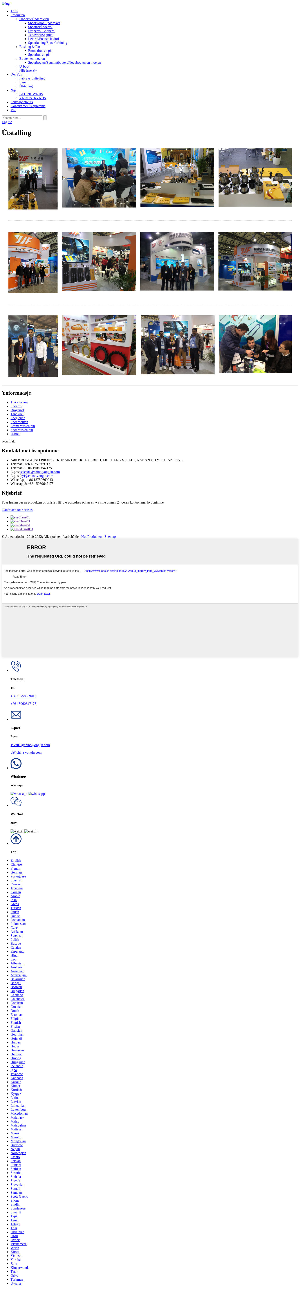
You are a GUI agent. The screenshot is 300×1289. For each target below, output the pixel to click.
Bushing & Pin (29, 47)
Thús (14, 11)
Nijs (13, 90)
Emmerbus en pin (40, 50)
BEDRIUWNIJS (31, 94)
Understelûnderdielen (34, 19)
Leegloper (18, 418)
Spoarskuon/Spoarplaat (44, 23)
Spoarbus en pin (39, 54)
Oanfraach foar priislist (17, 510)
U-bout (24, 66)
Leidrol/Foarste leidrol (43, 39)
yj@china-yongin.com (37, 476)
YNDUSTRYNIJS (32, 98)
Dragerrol (17, 410)
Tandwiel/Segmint (40, 35)
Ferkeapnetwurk (22, 102)
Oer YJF (16, 74)
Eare (22, 82)
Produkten (18, 15)
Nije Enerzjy (28, 70)
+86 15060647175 (23, 704)
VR (13, 110)
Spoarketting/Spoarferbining (47, 43)
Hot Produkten (91, 536)
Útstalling (26, 86)
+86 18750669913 (23, 696)
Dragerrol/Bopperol (41, 31)
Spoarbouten (19, 422)
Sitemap (110, 536)
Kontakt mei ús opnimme (28, 106)
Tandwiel (17, 414)
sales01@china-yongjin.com (40, 472)
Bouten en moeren (32, 58)
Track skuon (19, 402)
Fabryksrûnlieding (32, 78)
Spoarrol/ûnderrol (40, 27)
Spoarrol (16, 406)
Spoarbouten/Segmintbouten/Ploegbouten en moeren (64, 62)
